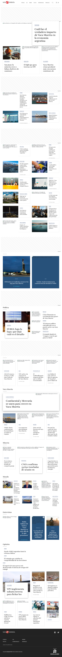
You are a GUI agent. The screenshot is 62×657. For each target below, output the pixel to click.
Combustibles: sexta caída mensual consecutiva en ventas (52, 167)
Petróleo (22, 2)
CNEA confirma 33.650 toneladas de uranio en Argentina (24, 151)
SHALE (20, 424)
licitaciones (9, 585)
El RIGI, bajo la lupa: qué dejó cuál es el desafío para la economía (16, 333)
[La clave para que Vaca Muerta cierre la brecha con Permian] (39, 197)
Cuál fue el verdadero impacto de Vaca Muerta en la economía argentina (45, 35)
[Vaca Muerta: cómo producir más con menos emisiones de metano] (50, 52)
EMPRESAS (21, 179)
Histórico (21, 208)
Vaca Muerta (45, 61)
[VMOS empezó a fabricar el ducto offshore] (39, 226)
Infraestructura (51, 223)
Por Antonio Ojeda (22, 174)
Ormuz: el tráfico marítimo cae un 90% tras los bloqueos (24, 227)
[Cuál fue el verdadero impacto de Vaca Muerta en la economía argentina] (31, 33)
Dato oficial (22, 146)
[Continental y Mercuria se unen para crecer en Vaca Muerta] (47, 402)
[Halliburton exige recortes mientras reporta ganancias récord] (9, 605)
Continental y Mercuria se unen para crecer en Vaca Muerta (19, 403)
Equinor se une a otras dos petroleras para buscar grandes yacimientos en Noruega (17, 488)
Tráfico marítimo (23, 222)
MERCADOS (44, 311)
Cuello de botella (55, 496)
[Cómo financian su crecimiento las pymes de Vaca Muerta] (37, 315)
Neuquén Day (22, 111)
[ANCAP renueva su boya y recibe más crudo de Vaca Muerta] (9, 364)
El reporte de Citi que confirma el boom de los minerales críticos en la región (52, 151)
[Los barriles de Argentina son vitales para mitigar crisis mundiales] (38, 521)
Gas (26, 2)
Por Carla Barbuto (16, 286)
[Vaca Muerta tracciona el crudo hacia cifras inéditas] (10, 212)
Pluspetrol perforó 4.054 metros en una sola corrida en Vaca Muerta (37, 589)
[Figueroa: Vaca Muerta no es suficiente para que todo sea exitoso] (39, 183)
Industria (34, 424)
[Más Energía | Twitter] (58, 2)
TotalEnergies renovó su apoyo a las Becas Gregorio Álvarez (24, 184)
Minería (30, 2)
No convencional (50, 582)
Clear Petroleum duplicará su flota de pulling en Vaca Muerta (53, 534)
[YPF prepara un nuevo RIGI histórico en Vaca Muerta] (23, 605)
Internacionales (41, 2)
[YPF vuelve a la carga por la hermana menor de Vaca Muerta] (23, 364)
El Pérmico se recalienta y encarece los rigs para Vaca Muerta (16, 282)
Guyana (34, 496)
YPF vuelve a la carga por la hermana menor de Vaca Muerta (24, 376)
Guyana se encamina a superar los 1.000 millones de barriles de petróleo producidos (36, 503)
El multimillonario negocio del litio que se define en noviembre (38, 377)
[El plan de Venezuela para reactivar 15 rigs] (8, 499)
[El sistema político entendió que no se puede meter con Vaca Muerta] (37, 324)
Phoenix (21, 92)
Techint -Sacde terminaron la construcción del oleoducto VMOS (45, 282)
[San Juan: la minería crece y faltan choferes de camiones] (11, 52)
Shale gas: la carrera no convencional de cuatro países (24, 198)
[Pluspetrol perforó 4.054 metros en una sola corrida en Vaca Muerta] (38, 576)
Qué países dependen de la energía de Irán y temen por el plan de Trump (55, 487)
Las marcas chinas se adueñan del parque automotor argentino (37, 619)
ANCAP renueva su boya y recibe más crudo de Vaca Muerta (9, 376)
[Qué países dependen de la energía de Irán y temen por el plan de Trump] (46, 484)
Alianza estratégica (10, 396)
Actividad (52, 527)
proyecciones (22, 161)
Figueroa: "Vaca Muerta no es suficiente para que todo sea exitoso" (53, 183)
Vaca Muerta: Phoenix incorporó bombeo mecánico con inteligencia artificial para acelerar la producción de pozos (23, 101)
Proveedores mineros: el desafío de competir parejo (9, 463)
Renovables (47, 2)
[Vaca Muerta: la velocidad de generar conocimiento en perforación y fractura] (10, 117)
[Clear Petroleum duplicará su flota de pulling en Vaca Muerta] (52, 521)
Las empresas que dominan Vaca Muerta (23, 429)
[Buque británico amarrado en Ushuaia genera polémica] (39, 117)
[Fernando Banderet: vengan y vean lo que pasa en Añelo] (37, 334)
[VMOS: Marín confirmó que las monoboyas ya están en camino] (9, 418)
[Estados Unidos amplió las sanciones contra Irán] (27, 484)
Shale (49, 424)
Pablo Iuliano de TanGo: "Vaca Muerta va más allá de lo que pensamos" (24, 528)
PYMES (50, 206)
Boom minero (7, 61)
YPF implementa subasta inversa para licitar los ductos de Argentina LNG (15, 594)
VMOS (45, 278)
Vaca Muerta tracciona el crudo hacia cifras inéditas (23, 212)
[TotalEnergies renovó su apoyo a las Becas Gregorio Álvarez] (10, 183)
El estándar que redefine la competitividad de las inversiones (15, 559)
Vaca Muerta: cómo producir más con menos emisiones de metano (49, 69)
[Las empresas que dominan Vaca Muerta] (23, 418)
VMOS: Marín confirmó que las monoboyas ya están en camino (8, 431)
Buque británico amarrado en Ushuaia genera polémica (53, 117)
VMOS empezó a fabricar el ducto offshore (53, 227)
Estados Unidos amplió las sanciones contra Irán (36, 486)
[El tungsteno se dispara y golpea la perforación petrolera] (52, 576)
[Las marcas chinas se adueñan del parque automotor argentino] (38, 605)
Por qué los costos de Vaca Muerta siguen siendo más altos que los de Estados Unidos (52, 432)
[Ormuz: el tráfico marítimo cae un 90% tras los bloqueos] (10, 226)
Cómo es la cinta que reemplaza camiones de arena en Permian (55, 502)
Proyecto (5, 424)
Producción (26, 61)
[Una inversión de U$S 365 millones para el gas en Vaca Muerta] (39, 98)
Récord (34, 582)
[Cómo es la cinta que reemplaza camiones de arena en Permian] (46, 499)
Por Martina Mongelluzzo (24, 123)
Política (35, 2)
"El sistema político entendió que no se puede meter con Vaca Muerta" (50, 326)
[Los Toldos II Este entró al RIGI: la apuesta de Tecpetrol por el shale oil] (52, 364)
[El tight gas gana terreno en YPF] (31, 52)
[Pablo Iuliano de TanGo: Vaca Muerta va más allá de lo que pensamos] (10, 528)
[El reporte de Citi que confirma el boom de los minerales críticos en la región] (39, 150)
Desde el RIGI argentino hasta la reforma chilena (15, 552)
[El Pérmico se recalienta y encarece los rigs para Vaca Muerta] (16, 266)
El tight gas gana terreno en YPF (30, 66)
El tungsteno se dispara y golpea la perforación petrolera (53, 588)
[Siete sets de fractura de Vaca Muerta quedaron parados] (38, 418)
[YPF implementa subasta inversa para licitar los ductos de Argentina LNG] (16, 581)
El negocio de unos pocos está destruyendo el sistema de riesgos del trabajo (15, 567)
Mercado (16, 278)
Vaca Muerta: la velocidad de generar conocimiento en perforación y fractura (24, 117)
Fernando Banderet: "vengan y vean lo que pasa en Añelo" (50, 336)
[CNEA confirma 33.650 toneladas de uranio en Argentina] (10, 150)
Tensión (5, 611)
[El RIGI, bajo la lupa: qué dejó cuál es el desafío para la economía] (16, 321)
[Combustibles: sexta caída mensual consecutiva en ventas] (39, 167)
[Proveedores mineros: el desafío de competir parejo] (9, 451)
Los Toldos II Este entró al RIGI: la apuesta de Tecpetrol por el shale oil (53, 377)
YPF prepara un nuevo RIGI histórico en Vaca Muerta (23, 617)
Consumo (50, 162)
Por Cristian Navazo (22, 433)
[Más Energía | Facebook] (56, 2)
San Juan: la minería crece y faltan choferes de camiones (11, 68)
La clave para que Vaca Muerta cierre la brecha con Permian (53, 197)
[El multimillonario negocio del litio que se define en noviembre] (38, 364)
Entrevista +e (38, 527)
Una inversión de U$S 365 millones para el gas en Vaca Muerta (53, 99)
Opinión (5, 548)
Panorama (37, 25)
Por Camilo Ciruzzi (24, 539)
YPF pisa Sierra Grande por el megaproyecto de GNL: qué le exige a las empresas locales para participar (53, 212)
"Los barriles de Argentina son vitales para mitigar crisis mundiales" (38, 534)
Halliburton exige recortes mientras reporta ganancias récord (8, 619)
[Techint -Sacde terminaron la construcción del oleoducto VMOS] (45, 266)
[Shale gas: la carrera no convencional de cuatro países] (10, 197)
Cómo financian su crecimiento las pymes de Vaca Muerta (50, 316)
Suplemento (50, 619)
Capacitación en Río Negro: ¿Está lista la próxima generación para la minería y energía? (53, 465)
